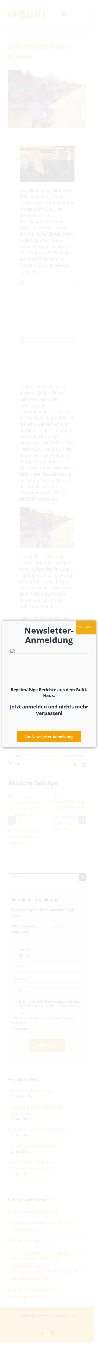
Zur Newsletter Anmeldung (49, 736)
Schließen (86, 627)
